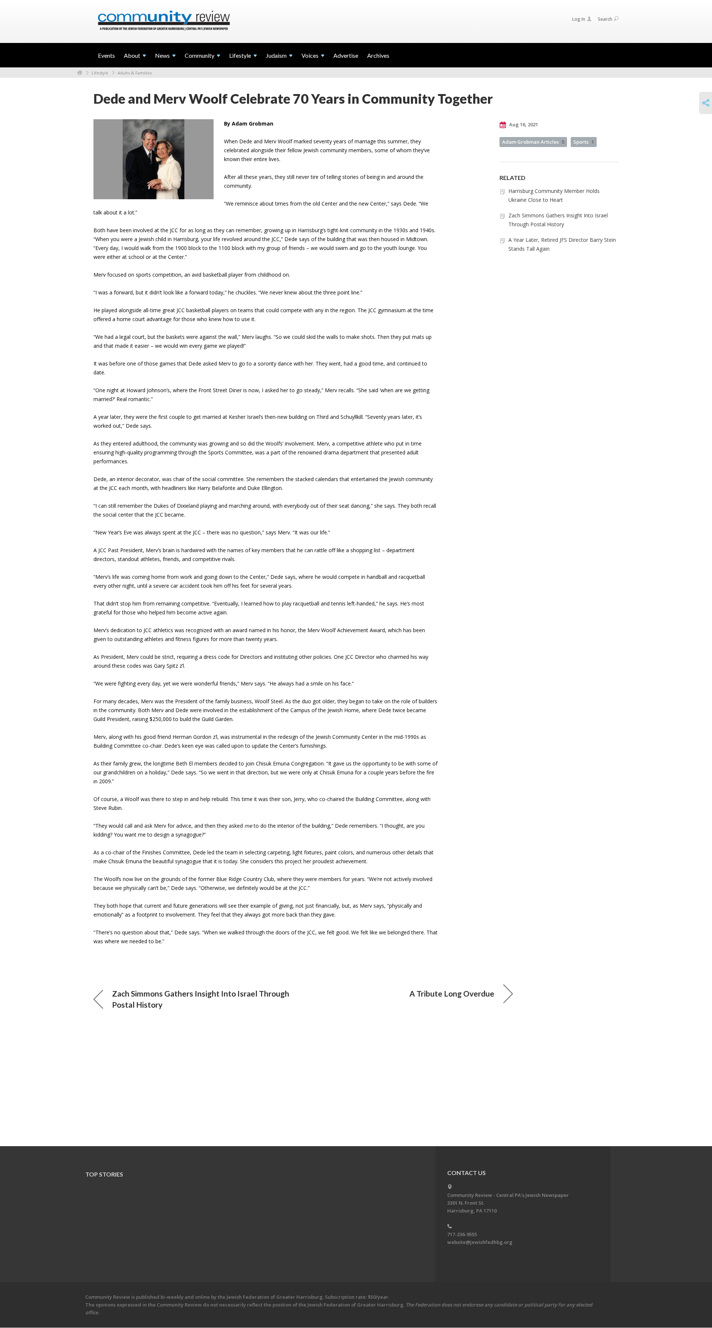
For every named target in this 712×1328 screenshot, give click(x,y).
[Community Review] (163, 21)
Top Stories (104, 1174)
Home (79, 72)
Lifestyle (100, 73)
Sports (583, 142)
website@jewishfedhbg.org (479, 1242)
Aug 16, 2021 (523, 124)
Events (106, 55)
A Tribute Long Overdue (451, 993)
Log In (578, 19)
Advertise (345, 55)
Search (605, 19)
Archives (378, 55)
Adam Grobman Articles (533, 142)
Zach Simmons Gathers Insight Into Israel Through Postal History (200, 999)
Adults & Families (135, 73)
